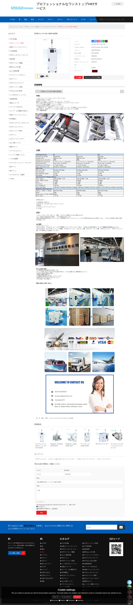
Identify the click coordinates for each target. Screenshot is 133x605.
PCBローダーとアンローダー (86, 459)
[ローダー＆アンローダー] (95, 71)
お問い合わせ (46, 572)
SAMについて (46, 575)
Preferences (71, 600)
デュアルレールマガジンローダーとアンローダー (117, 446)
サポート (50, 19)
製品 (25, 19)
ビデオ (83, 19)
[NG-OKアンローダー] (102, 435)
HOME (12, 19)
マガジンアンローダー (104, 459)
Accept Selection (66, 597)
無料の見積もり (30, 526)
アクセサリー (41, 506)
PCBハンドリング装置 (32, 27)
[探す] (123, 19)
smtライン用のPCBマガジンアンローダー (62, 459)
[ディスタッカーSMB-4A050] (87, 435)
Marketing (80, 600)
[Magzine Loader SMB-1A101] (72, 435)
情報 (43, 581)
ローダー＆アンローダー (48, 27)
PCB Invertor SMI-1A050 (99, 47)
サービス (41, 19)
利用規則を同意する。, (47, 508)
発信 (41, 513)
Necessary (55, 600)
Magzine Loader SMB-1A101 (71, 445)
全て (21, 27)
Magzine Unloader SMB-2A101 (56, 445)
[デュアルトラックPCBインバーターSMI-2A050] (41, 435)
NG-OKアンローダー (102, 444)
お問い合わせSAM (47, 578)
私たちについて (72, 19)
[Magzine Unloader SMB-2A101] (57, 435)
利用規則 (54, 508)
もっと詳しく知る (15, 553)
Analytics (63, 600)
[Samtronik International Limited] (21, 8)
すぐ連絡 (78, 77)
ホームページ (14, 27)
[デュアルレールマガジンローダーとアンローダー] (117, 435)
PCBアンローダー (41, 459)
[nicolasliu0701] (129, 582)
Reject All (55, 597)
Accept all (77, 597)
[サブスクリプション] (121, 527)
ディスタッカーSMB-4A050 (85, 445)
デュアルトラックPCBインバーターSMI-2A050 (41, 446)
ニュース (92, 19)
